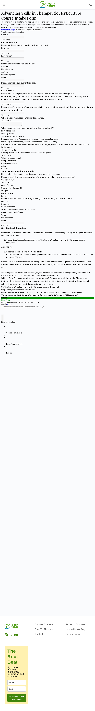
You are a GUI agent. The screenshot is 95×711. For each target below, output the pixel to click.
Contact (39, 634)
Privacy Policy (73, 634)
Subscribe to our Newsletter (16, 697)
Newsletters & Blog (75, 629)
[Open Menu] (3, 4)
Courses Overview (44, 624)
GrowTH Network (44, 629)
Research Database (75, 624)
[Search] (90, 4)
